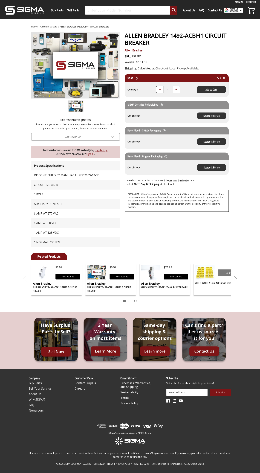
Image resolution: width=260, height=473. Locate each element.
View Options (68, 276)
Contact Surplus (85, 383)
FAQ (201, 10)
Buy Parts (57, 10)
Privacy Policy (129, 403)
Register (251, 2)
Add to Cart (211, 89)
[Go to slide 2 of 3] (235, 278)
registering (101, 150)
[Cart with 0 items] (250, 10)
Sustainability (129, 392)
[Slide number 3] (135, 301)
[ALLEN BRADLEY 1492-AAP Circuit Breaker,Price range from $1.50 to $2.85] (205, 272)
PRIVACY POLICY (124, 463)
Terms (124, 398)
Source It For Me (211, 115)
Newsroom (36, 410)
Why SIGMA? (37, 399)
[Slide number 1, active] (124, 301)
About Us (189, 10)
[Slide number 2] (130, 301)
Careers (80, 388)
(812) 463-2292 (141, 463)
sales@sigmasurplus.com (159, 453)
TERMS (110, 463)
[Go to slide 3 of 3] (24, 278)
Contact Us (215, 10)
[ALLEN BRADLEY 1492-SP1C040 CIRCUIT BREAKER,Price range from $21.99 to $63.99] (151, 272)
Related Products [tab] (49, 256)
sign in (90, 154)
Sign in (239, 2)
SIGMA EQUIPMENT (73, 463)
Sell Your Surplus (40, 388)
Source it (230, 272)
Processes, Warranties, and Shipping (135, 385)
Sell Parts (73, 10)
